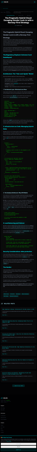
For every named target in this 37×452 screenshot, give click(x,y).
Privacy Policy (8, 441)
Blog (4, 12)
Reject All (18, 446)
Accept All (18, 449)
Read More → (5, 315)
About (2, 425)
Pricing (2, 430)
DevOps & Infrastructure (8, 12)
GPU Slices (3, 408)
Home (2, 12)
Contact (2, 432)
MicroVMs (2, 409)
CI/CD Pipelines (3, 419)
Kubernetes (16, 83)
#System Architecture (14, 296)
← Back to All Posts (18, 385)
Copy (32, 100)
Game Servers (3, 417)
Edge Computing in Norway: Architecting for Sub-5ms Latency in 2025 (18, 309)
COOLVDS (4, 2)
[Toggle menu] (35, 2)
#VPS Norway (6, 296)
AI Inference (3, 415)
